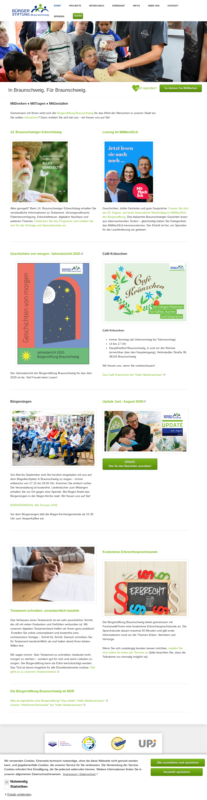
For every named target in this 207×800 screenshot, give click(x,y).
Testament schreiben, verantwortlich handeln (44, 610)
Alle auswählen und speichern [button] (178, 762)
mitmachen (31, 117)
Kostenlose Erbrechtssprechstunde (129, 552)
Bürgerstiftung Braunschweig (75, 113)
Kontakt (173, 5)
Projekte (75, 5)
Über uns (153, 5)
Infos (136, 5)
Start (57, 5)
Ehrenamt (118, 5)
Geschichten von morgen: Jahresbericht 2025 (45, 253)
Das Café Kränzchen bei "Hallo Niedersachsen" (132, 374)
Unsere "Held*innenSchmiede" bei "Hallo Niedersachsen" (46, 704)
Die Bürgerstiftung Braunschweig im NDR (42, 691)
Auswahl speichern (177, 771)
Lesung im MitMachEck (120, 132)
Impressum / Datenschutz (79, 774)
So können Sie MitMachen (180, 88)
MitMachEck (96, 5)
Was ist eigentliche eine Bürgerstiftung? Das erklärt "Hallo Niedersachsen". (58, 700)
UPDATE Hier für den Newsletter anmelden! (130, 464)
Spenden (59, 16)
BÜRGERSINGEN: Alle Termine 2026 (33, 505)
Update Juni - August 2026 (122, 401)
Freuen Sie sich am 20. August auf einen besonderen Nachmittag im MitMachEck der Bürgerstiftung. (145, 212)
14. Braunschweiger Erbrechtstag (36, 132)
